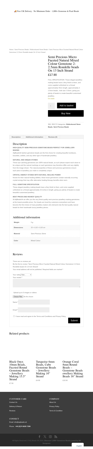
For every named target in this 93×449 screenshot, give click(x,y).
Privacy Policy (54, 406)
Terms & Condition (55, 411)
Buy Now (65, 113)
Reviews (12, 411)
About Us (52, 402)
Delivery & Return (15, 406)
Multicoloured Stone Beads (39, 49)
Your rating (17, 275)
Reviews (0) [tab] (52, 137)
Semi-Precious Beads (22, 49)
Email (15, 310)
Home (11, 49)
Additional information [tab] (34, 137)
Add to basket (66, 105)
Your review (17, 277)
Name (15, 302)
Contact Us (13, 402)
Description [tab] (16, 137)
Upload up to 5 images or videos (25, 292)
